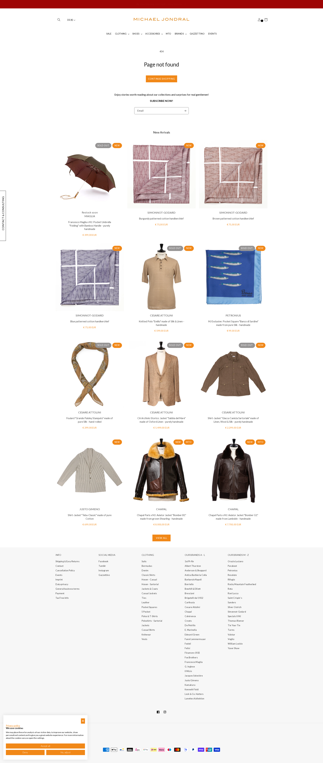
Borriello (189, 584)
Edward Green (192, 634)
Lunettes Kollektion (194, 698)
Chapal (188, 612)
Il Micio (188, 671)
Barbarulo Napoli (193, 579)
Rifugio (231, 579)
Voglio (231, 639)
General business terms (68, 589)
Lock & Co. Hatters (194, 694)
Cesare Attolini (192, 607)
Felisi (187, 648)
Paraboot (232, 566)
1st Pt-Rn (189, 561)
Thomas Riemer (236, 621)
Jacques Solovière (194, 675)
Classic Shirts (148, 575)
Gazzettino (104, 575)
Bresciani (189, 593)
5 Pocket (146, 612)
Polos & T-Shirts (150, 616)
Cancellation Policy (65, 570)
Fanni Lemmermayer (195, 639)
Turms (231, 630)
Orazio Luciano (235, 561)
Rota (230, 589)
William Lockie (235, 643)
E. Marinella (191, 630)
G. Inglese (190, 666)
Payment (60, 593)
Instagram (104, 570)
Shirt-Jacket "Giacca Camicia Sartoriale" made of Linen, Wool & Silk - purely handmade (233, 420)
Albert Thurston (193, 566)
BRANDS (179, 33)
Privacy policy (13, 725)
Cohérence (190, 616)
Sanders (232, 602)
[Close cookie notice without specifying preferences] (83, 721)
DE (70, 20)
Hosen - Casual (149, 579)
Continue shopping (161, 78)
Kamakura (190, 685)
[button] (59, 19)
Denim (145, 570)
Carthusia (190, 602)
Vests (144, 639)
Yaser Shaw (233, 648)
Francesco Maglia (194, 662)
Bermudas (147, 566)
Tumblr (102, 566)
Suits (144, 561)
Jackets (145, 625)
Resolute (232, 575)
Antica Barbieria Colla (196, 575)
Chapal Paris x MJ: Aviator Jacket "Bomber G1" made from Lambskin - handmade (233, 517)
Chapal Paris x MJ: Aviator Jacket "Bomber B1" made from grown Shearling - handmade (161, 517)
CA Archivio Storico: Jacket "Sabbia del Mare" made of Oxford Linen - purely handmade (161, 420)
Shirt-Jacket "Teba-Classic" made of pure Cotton (90, 517)
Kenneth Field (192, 689)
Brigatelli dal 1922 (194, 598)
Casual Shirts (148, 630)
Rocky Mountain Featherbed (242, 584)
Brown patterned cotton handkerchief (233, 218)
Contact (60, 566)
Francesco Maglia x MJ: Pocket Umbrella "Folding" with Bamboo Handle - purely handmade (89, 226)
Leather (146, 602)
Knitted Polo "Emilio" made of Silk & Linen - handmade (161, 323)
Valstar (231, 634)
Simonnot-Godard (237, 612)
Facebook (103, 561)
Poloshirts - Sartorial (152, 621)
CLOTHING (121, 33)
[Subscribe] (185, 110)
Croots (188, 621)
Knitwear (146, 634)
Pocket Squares (149, 607)
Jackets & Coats (150, 589)
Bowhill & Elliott (193, 589)
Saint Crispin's (235, 598)
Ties (144, 598)
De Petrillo (190, 625)
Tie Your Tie (234, 625)
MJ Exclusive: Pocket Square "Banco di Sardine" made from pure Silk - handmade (233, 323)
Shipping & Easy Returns (67, 561)
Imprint (59, 579)
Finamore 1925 (192, 653)
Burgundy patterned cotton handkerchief (161, 218)
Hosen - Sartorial (150, 584)
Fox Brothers (191, 657)
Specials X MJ (234, 616)
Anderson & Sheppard (195, 570)
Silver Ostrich (235, 607)
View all (161, 538)
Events (59, 575)
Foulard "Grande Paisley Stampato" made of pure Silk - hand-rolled (89, 420)
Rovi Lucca (233, 593)
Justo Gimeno (192, 680)
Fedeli (188, 643)
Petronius (233, 570)
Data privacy (62, 584)
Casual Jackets (149, 593)
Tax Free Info (62, 598)
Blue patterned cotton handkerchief (89, 321)
